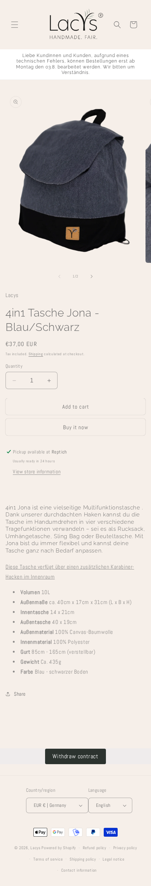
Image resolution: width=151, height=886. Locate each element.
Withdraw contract (75, 756)
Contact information (79, 870)
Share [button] (20, 694)
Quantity (13, 366)
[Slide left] (59, 276)
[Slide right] (92, 276)
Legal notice (113, 859)
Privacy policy (125, 847)
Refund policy (94, 847)
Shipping (36, 354)
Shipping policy (83, 859)
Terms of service (48, 859)
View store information (36, 471)
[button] (15, 25)
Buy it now (75, 427)
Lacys (35, 847)
